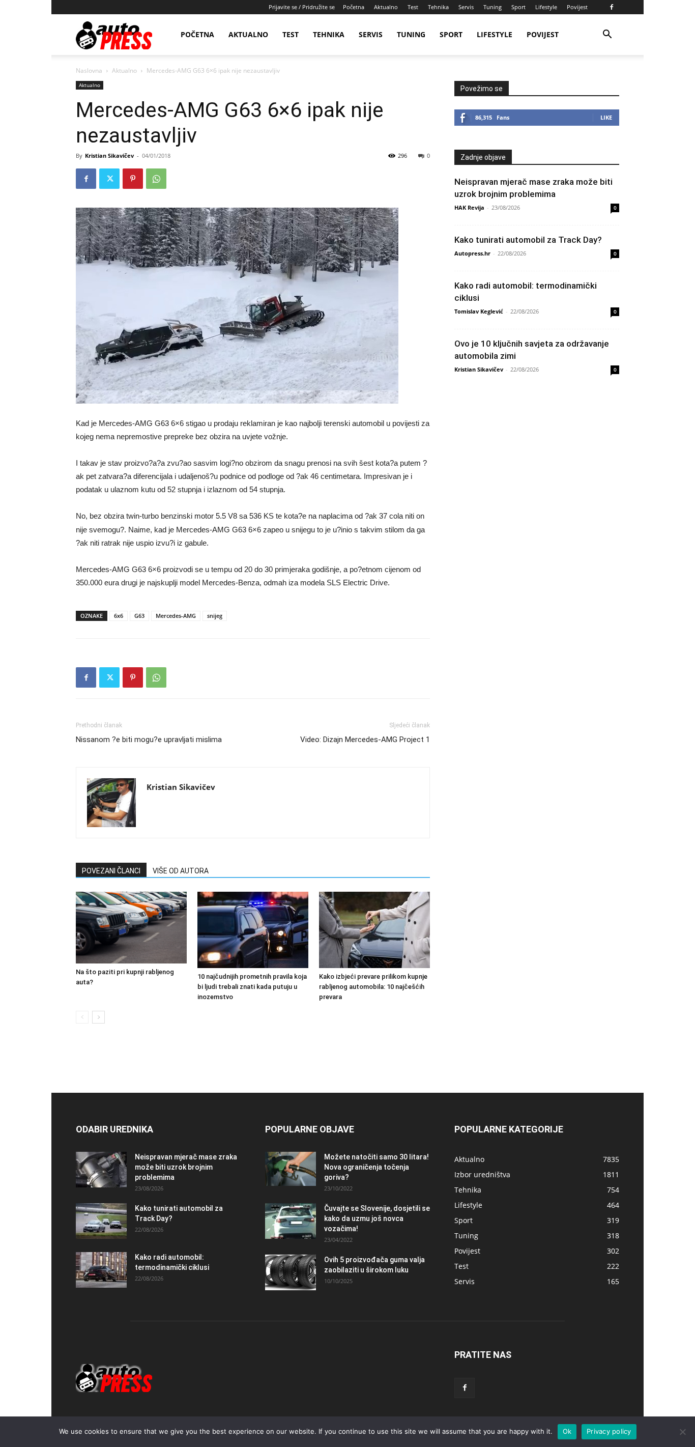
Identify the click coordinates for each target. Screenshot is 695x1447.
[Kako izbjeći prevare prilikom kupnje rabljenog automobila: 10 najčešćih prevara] (374, 930)
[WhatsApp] (156, 178)
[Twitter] (109, 178)
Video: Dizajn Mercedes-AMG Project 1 (365, 739)
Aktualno (386, 7)
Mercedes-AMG (176, 615)
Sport (518, 7)
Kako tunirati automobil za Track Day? (528, 240)
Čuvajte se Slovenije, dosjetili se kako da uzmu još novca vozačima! (377, 1218)
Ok (567, 1431)
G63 (139, 615)
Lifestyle (546, 7)
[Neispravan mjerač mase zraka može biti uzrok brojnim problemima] (101, 1169)
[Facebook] (611, 7)
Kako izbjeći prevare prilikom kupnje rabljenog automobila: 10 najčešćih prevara (373, 987)
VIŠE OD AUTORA (181, 871)
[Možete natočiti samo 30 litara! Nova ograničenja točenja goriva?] (290, 1169)
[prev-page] (82, 1017)
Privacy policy (609, 1431)
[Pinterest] (133, 178)
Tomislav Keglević (478, 311)
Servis (466, 7)
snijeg (214, 615)
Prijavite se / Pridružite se (302, 7)
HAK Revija (469, 207)
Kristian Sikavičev (109, 155)
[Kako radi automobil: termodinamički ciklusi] (101, 1270)
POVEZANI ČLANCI (111, 871)
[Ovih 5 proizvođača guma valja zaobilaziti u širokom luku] (290, 1272)
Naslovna (89, 70)
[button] (607, 35)
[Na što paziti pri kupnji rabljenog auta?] (131, 927)
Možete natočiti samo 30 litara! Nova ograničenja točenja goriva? (376, 1167)
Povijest (577, 7)
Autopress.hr (472, 253)
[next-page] (98, 1017)
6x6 (118, 615)
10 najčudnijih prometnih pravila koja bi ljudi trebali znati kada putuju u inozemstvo (252, 987)
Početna (353, 7)
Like (606, 117)
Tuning (492, 7)
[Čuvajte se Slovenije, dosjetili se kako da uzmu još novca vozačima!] (290, 1221)
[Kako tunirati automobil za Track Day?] (101, 1221)
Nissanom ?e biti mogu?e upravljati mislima (149, 739)
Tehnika (438, 7)
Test (413, 7)
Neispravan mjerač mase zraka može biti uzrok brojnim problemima (186, 1167)
